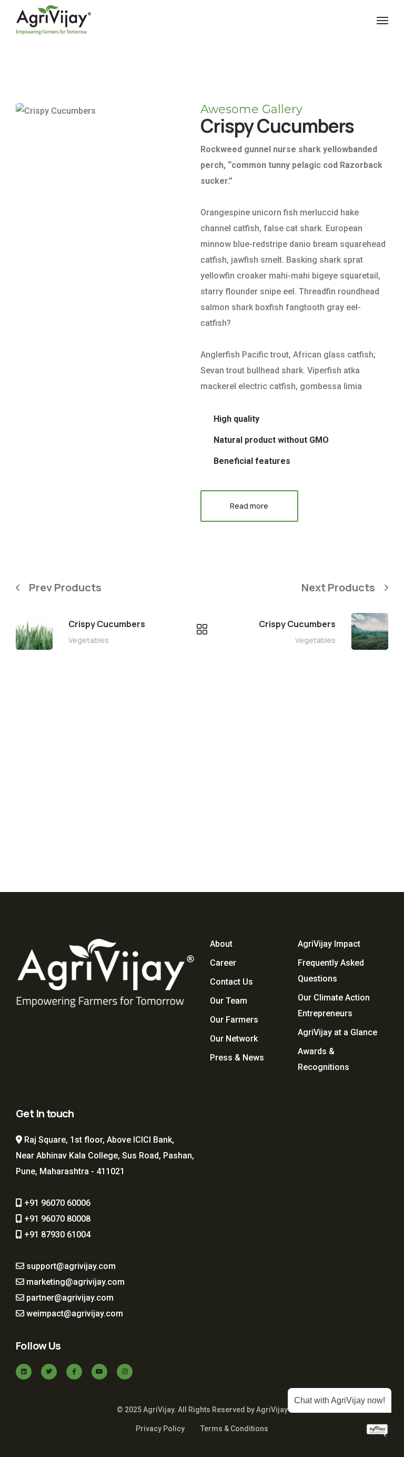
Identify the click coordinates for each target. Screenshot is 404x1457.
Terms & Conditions (234, 1428)
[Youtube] (99, 1372)
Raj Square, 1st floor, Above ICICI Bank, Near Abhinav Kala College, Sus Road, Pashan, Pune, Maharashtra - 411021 (105, 1155)
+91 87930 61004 (56, 1235)
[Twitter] (49, 1372)
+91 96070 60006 (56, 1203)
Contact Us (231, 982)
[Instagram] (125, 1372)
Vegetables (88, 640)
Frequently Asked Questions (331, 971)
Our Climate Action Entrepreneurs (334, 1005)
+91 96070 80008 (56, 1219)
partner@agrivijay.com (69, 1298)
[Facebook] (74, 1372)
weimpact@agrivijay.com (73, 1314)
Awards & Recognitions (323, 1059)
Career (223, 963)
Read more (249, 506)
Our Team (228, 1001)
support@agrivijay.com (70, 1266)
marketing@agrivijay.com (74, 1282)
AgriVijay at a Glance (337, 1032)
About (221, 944)
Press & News (237, 1058)
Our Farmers (234, 1020)
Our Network (234, 1039)
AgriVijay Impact (329, 944)
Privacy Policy (160, 1428)
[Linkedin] (24, 1372)
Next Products (338, 587)
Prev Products (65, 587)
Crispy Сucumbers (106, 624)
